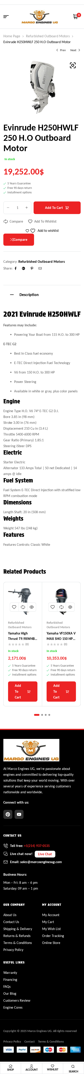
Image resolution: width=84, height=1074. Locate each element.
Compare (16, 221)
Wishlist (52, 1069)
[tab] (42, 294)
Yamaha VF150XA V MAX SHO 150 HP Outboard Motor (61, 638)
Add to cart (54, 208)
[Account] (31, 1066)
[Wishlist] (52, 1066)
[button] (72, 65)
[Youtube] (19, 814)
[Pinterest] (7, 814)
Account (32, 1069)
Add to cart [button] (18, 691)
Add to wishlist (45, 221)
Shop (10, 1069)
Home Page (11, 36)
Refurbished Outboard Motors (48, 36)
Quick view (31, 607)
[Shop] (10, 1066)
